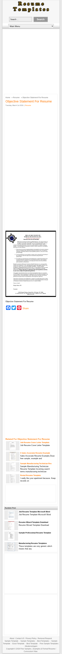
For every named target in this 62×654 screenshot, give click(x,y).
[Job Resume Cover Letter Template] (12, 449)
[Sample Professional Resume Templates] (11, 540)
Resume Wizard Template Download (33, 522)
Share (25, 308)
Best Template (32, 644)
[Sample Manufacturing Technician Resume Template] (13, 470)
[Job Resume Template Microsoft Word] (11, 519)
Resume (16, 98)
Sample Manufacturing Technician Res (36, 464)
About (12, 638)
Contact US (19, 638)
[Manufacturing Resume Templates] (11, 550)
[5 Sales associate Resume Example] (12, 460)
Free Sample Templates (49, 644)
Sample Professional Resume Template (35, 533)
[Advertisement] (31, 61)
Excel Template (18, 644)
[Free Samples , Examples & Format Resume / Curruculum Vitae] (31, 12)
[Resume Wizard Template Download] (11, 529)
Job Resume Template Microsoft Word (34, 512)
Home (7, 98)
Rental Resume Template (30, 475)
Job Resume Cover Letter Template (34, 442)
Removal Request (45, 638)
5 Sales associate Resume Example (35, 453)
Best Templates (43, 641)
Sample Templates (27, 641)
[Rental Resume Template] (13, 482)
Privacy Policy (31, 638)
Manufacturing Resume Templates (33, 543)
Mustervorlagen (31, 646)
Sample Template (11, 641)
